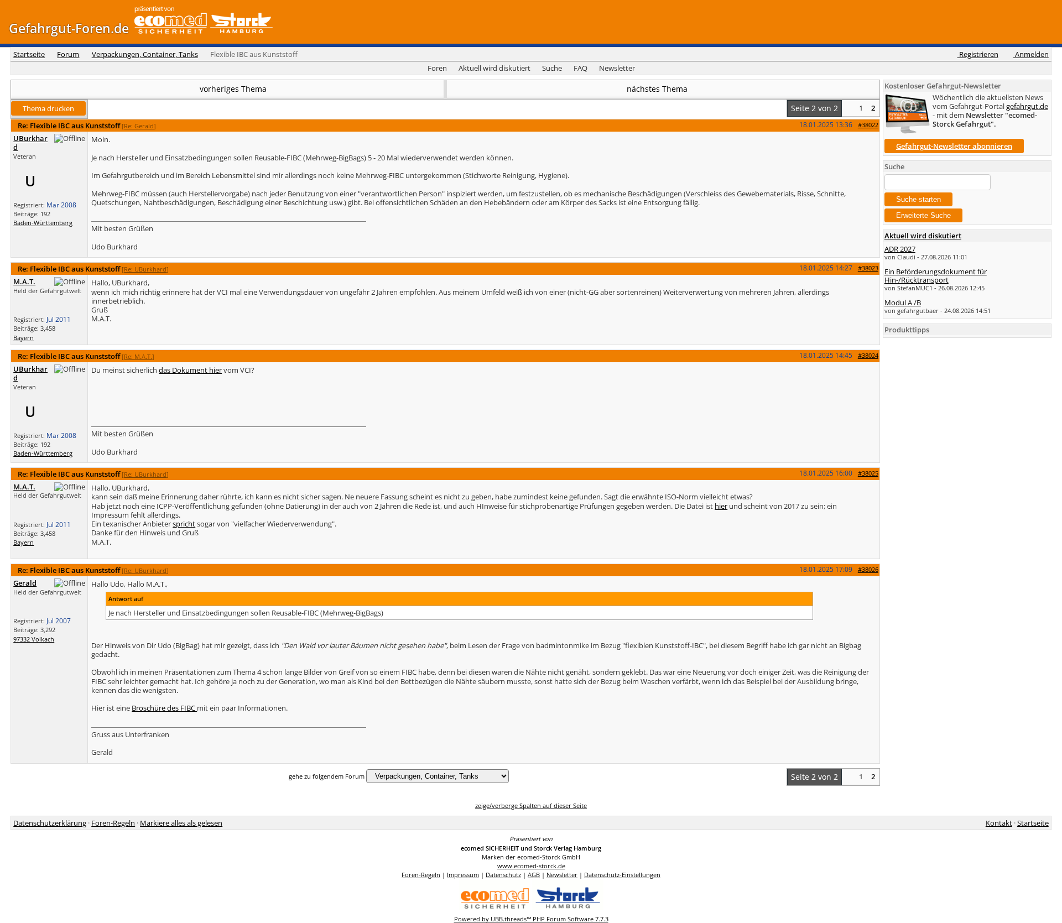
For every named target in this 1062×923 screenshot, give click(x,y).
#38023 (868, 268)
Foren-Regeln (113, 823)
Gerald (25, 583)
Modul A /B (902, 302)
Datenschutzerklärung (49, 823)
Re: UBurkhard (145, 269)
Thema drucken (48, 108)
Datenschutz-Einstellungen (622, 874)
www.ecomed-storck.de (531, 866)
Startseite (29, 54)
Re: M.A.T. (138, 356)
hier (721, 506)
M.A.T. (24, 281)
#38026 (868, 569)
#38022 (868, 125)
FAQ (580, 68)
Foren (437, 68)
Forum (68, 54)
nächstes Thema (658, 89)
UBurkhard (30, 142)
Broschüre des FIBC (164, 708)
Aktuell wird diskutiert (494, 68)
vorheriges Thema (232, 89)
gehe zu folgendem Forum (327, 776)
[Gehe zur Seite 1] (848, 108)
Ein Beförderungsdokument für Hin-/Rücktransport (935, 275)
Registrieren (977, 54)
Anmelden (1031, 54)
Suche (552, 68)
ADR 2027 (899, 249)
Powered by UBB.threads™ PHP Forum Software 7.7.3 (531, 919)
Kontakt (999, 823)
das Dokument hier (190, 370)
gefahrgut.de (1027, 106)
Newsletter (617, 68)
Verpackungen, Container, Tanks (145, 54)
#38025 (868, 473)
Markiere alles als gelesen (181, 823)
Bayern (23, 337)
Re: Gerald (139, 126)
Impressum (463, 874)
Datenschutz (503, 874)
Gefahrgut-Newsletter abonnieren (954, 146)
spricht (184, 524)
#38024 (868, 355)
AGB (534, 874)
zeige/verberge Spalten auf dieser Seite (531, 805)
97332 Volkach (33, 639)
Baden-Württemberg (42, 222)
